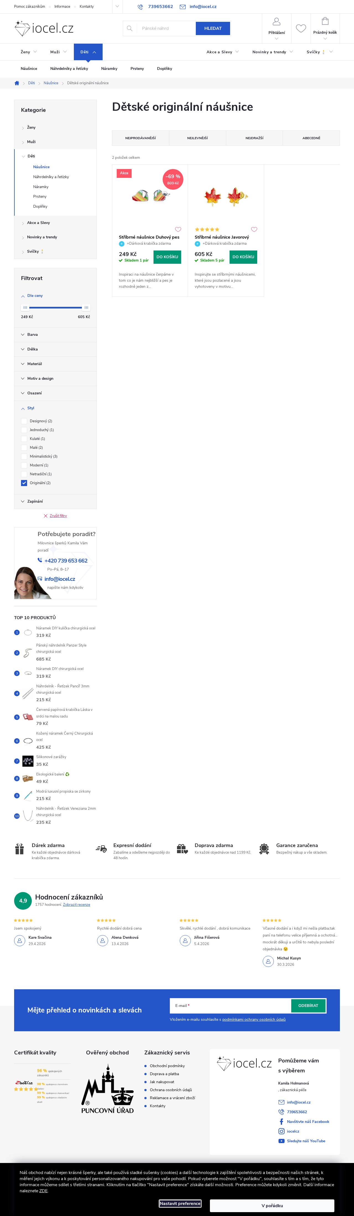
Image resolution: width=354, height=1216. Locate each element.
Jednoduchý (41, 430)
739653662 (297, 1112)
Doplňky (40, 206)
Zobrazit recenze (76, 904)
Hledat (213, 28)
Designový (40, 421)
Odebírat (308, 1005)
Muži (31, 141)
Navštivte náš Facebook (308, 1121)
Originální (40, 483)
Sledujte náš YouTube (306, 1141)
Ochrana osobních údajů (171, 1090)
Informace (62, 6)
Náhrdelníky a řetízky (51, 177)
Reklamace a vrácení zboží (172, 1098)
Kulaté (37, 438)
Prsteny (39, 196)
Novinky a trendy (42, 237)
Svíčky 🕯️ (36, 251)
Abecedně (311, 138)
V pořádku (272, 1206)
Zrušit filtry (58, 515)
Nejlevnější (197, 138)
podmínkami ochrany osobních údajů (254, 1019)
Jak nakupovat (162, 1082)
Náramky (40, 186)
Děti (31, 156)
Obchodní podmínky (167, 1066)
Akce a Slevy (38, 222)
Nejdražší (254, 138)
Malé (36, 447)
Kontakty (87, 6)
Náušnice (41, 167)
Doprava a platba (164, 1074)
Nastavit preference (180, 1204)
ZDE (43, 1191)
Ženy (31, 127)
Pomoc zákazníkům (29, 6)
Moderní (38, 465)
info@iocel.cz (299, 1102)
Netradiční (40, 474)
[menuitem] (29, 52)
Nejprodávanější (140, 138)
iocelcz (293, 1131)
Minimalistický (43, 456)
